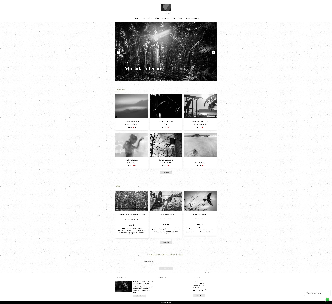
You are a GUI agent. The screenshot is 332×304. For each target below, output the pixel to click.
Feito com (166, 302)
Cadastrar (166, 268)
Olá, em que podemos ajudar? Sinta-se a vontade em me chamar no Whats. (315, 292)
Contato (181, 18)
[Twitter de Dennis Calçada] (194, 290)
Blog (174, 18)
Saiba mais (139, 295)
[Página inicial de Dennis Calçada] (166, 8)
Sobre (136, 18)
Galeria (150, 18)
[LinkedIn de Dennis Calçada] (205, 290)
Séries (143, 18)
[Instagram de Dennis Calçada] (199, 290)
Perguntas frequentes (192, 18)
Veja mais (166, 242)
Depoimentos (166, 18)
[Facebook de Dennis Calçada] (196, 290)
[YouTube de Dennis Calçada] (203, 290)
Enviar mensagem (199, 283)
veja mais (166, 172)
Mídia (157, 18)
